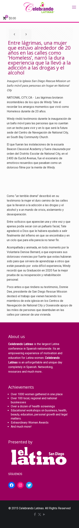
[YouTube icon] (44, 514)
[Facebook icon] (35, 514)
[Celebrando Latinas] (39, 7)
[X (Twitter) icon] (39, 514)
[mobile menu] (74, 7)
